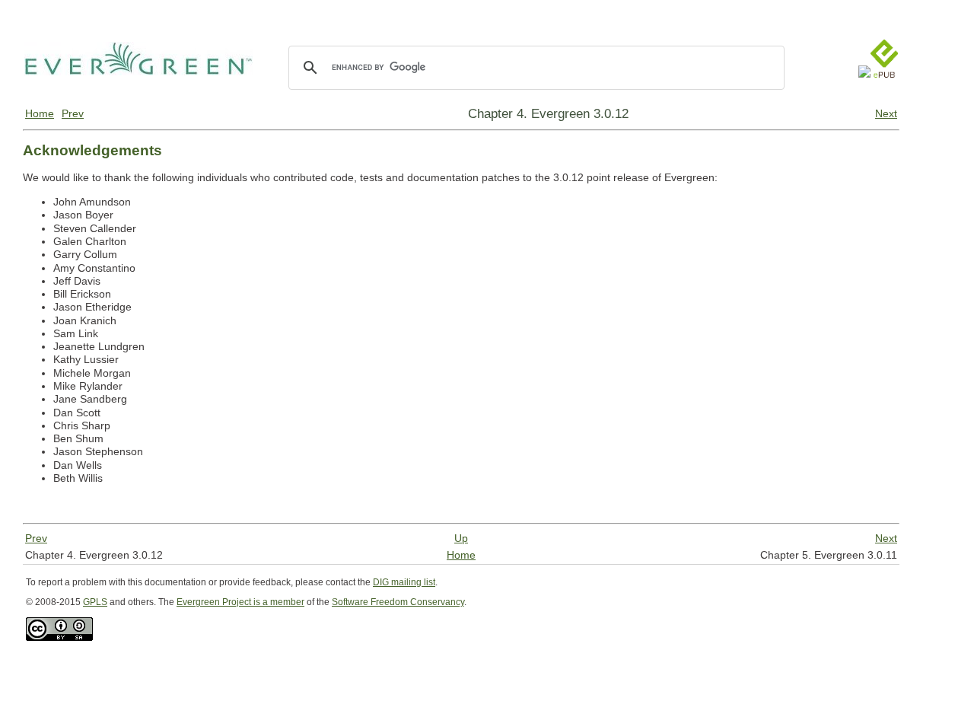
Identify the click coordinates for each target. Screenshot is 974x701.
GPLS (95, 602)
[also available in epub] (884, 93)
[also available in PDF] (864, 93)
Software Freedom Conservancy (398, 602)
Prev (73, 113)
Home (39, 113)
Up (461, 538)
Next (886, 113)
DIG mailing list (404, 582)
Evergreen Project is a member (240, 602)
